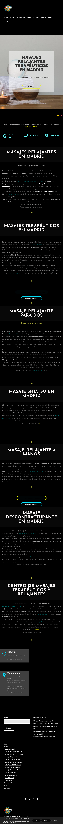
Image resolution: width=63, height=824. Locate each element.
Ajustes (55, 820)
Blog (50, 17)
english (12, 17)
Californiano (6, 186)
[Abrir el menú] (33, 17)
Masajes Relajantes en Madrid (43, 721)
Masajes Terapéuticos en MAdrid (31, 228)
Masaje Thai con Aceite (12, 759)
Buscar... (7, 717)
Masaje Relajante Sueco (12, 757)
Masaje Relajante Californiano (14, 754)
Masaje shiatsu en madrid (31, 394)
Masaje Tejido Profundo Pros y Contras (46, 723)
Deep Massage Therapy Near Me (44, 736)
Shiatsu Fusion (9, 778)
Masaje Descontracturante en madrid (31, 517)
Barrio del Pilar (41, 17)
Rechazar (46, 820)
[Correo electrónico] (37, 799)
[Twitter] (30, 799)
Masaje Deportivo (10, 772)
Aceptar (36, 820)
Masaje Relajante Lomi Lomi (14, 751)
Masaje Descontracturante (13, 770)
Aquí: (41, 423)
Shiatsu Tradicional (11, 775)
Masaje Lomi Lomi (45, 184)
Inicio (6, 17)
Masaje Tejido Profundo (20, 268)
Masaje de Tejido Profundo (44, 191)
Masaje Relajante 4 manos (31, 452)
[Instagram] (33, 799)
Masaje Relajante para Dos (31, 313)
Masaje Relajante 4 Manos (13, 762)
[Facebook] (26, 799)
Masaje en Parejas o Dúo (13, 764)
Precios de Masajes (24, 17)
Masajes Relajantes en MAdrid (31, 154)
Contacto (7, 21)
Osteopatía (8, 780)
